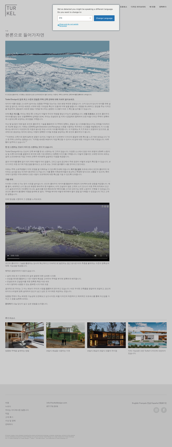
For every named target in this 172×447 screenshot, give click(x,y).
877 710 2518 (52, 406)
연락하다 (162, 7)
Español (155, 403)
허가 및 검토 (76, 169)
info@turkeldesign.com (57, 403)
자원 (6, 31)
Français (143, 403)
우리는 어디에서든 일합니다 (17, 410)
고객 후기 (9, 417)
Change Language (104, 18)
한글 (149, 403)
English (136, 403)
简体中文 (163, 403)
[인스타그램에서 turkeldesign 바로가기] (156, 409)
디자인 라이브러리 (138, 7)
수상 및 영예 (10, 420)
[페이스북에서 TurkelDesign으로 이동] (164, 409)
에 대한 (152, 7)
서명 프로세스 (89, 114)
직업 (7, 413)
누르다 (8, 406)
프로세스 (123, 7)
